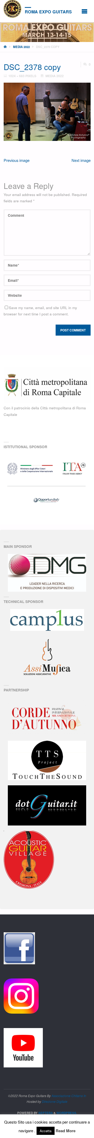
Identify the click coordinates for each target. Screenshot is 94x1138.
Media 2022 (21, 47)
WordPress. (66, 1113)
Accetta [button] (45, 1130)
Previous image (17, 160)
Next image (81, 160)
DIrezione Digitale (54, 1101)
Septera (45, 1113)
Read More (65, 1131)
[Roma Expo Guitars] (12, 9)
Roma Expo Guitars (48, 11)
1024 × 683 (16, 75)
